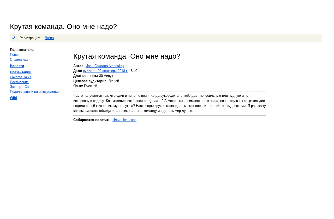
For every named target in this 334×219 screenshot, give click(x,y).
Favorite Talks (20, 77)
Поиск (14, 55)
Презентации (20, 72)
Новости (17, 66)
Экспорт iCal (19, 87)
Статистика (19, 60)
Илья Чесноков (124, 120)
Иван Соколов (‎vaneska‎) (105, 66)
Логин (49, 38)
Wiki (13, 98)
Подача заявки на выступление (34, 92)
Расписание (19, 82)
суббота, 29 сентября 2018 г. (105, 71)
